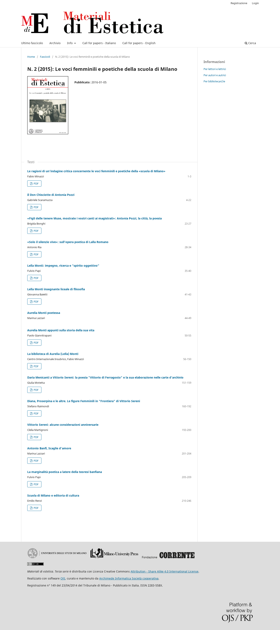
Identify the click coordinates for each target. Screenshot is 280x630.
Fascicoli (45, 57)
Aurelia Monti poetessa (43, 313)
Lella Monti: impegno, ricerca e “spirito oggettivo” (63, 265)
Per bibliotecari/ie (214, 81)
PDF (36, 183)
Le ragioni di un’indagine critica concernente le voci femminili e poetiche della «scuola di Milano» (96, 171)
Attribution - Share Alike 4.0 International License (164, 571)
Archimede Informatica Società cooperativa (128, 578)
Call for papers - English (139, 43)
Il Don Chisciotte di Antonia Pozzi (50, 195)
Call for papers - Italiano (99, 43)
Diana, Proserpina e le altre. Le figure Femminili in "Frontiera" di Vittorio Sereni (83, 401)
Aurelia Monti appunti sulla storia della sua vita (60, 330)
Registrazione (239, 3)
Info (70, 43)
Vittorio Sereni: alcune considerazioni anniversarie (62, 425)
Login (255, 3)
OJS (62, 578)
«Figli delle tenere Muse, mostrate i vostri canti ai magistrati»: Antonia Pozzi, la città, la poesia (94, 218)
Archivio (54, 43)
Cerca (251, 43)
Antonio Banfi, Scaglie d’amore (49, 448)
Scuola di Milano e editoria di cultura (53, 495)
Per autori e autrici (215, 75)
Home (31, 57)
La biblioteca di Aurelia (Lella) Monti (52, 354)
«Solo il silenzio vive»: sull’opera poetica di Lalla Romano (67, 242)
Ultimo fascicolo (32, 43)
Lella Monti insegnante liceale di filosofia (56, 289)
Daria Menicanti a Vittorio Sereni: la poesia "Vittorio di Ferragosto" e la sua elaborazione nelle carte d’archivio (105, 377)
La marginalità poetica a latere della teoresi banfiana (64, 472)
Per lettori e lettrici (215, 69)
